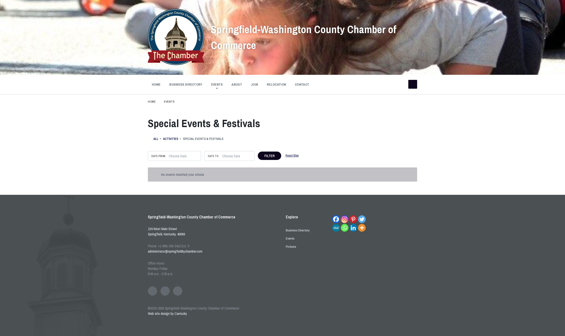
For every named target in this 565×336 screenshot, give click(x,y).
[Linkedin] (353, 228)
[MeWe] (336, 228)
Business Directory (297, 230)
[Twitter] (362, 219)
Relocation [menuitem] (276, 84)
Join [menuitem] (254, 84)
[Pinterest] (353, 219)
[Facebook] (336, 219)
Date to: (213, 156)
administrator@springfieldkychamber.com (175, 251)
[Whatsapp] (344, 228)
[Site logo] (176, 63)
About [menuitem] (237, 84)
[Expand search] (412, 84)
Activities (170, 139)
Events (169, 101)
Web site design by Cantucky (167, 313)
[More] (362, 228)
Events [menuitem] (217, 84)
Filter (269, 155)
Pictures (291, 246)
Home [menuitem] (156, 84)
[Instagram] (344, 219)
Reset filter (292, 156)
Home (152, 101)
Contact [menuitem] (302, 84)
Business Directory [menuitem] (185, 84)
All (155, 139)
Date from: (158, 156)
